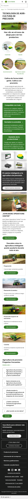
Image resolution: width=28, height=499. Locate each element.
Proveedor (20, 480)
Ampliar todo (6, 365)
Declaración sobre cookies (12, 476)
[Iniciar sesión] (25, 1)
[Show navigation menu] (2, 1)
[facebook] (8, 470)
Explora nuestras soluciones (12, 188)
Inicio (2, 9)
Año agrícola (5, 497)
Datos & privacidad (11, 480)
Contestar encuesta (14, 446)
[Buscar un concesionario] (22, 1)
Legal (21, 476)
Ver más (7, 416)
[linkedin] (19, 470)
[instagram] (12, 470)
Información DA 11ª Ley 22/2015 (14, 483)
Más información (9, 238)
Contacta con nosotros (14, 473)
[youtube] (15, 470)
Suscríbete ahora (14, 436)
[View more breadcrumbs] (5, 9)
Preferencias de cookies (14, 486)
